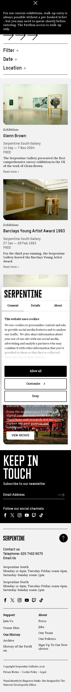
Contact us (11, 549)
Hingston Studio (31, 681)
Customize (33, 383)
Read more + (11, 171)
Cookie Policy (29, 672)
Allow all (35, 371)
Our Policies (47, 639)
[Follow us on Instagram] (20, 515)
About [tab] (58, 305)
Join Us (8, 621)
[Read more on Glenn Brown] (35, 104)
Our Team (45, 633)
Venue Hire (11, 628)
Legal (43, 672)
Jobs (41, 627)
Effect (32, 685)
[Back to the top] (63, 538)
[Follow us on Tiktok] (41, 515)
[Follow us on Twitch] (34, 515)
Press (42, 621)
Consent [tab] (12, 305)
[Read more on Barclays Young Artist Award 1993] (35, 199)
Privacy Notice (11, 672)
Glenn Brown (14, 136)
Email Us (9, 558)
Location (12, 68)
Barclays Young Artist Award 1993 (34, 231)
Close (35, 3)
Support (9, 615)
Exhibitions (11, 129)
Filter (8, 50)
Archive (8, 640)
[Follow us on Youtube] (27, 515)
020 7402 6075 (32, 554)
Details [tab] (35, 305)
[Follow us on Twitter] (12, 515)
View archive (20, 435)
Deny (35, 396)
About (42, 615)
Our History (11, 634)
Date (8, 59)
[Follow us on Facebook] (5, 515)
